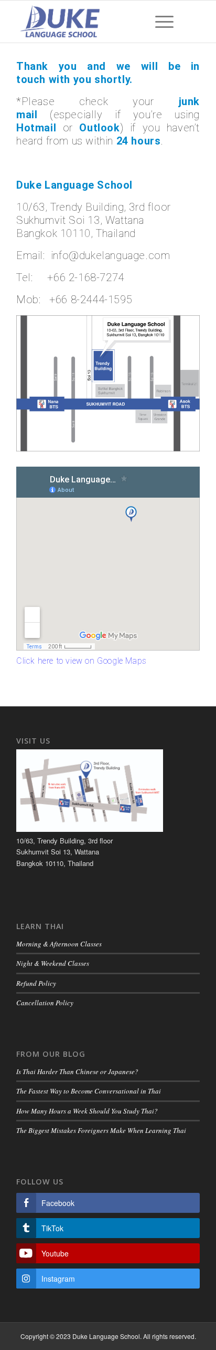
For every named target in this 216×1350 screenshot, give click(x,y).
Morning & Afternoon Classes (59, 944)
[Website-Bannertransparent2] (89, 22)
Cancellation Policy (44, 1002)
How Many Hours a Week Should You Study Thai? (87, 1111)
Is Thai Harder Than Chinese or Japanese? (77, 1071)
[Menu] (159, 22)
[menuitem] (159, 22)
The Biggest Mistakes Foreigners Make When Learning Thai (101, 1130)
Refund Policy (36, 983)
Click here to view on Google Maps (81, 661)
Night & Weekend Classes (52, 963)
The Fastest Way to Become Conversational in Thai (88, 1091)
